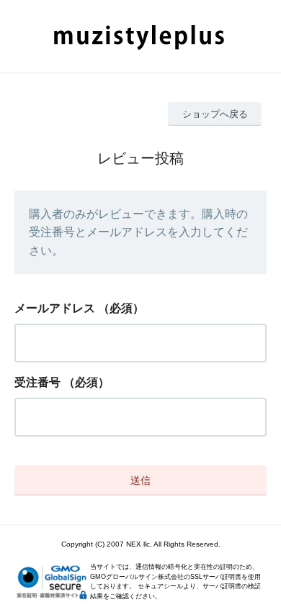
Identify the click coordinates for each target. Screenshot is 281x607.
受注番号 (37, 382)
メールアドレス (54, 308)
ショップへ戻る (215, 114)
